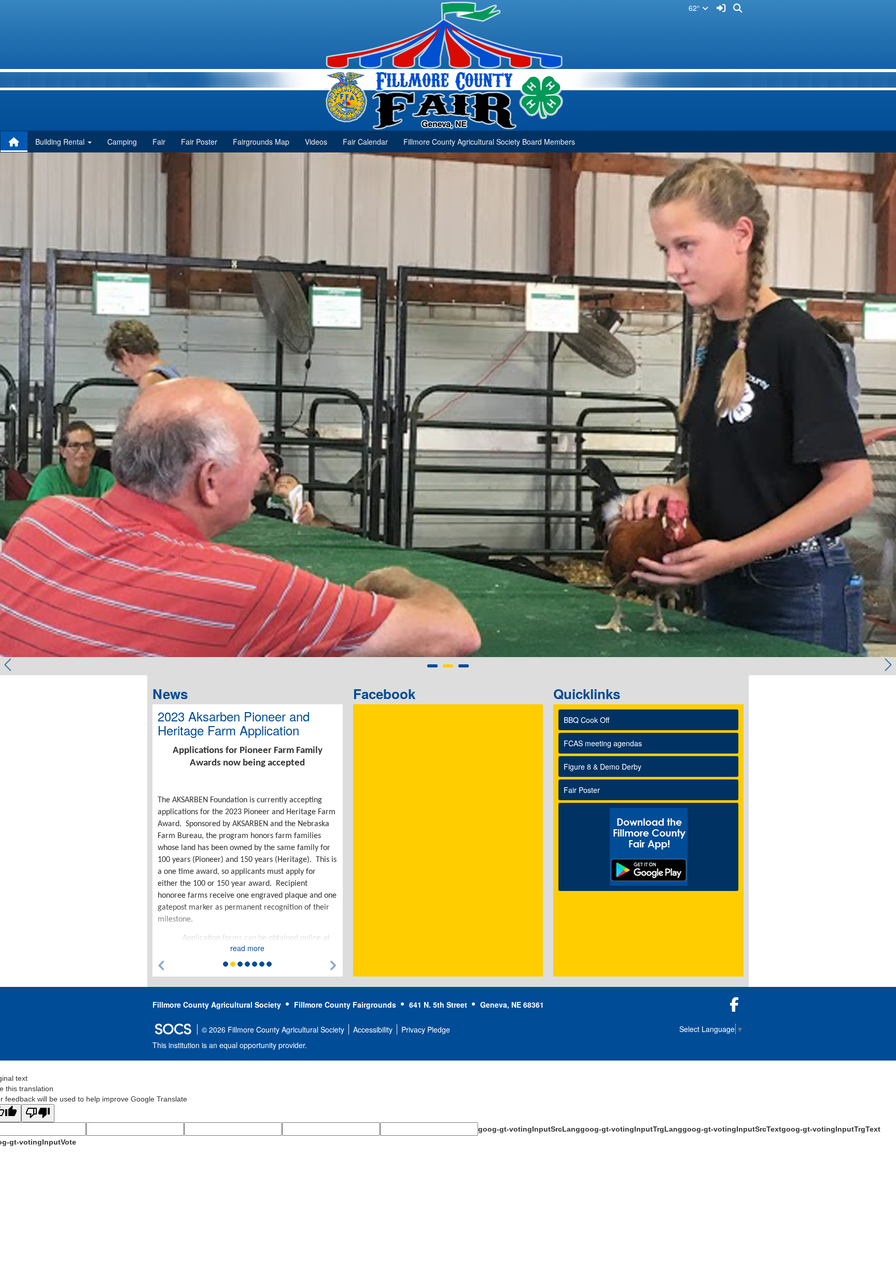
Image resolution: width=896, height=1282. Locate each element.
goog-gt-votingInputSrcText (731, 1129)
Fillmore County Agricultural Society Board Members (489, 141)
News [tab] (173, 694)
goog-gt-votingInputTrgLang (631, 1129)
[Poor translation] (37, 1113)
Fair (158, 141)
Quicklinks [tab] (590, 694)
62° (695, 8)
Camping (122, 141)
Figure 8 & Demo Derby (602, 766)
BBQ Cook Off (586, 720)
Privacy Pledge (425, 1029)
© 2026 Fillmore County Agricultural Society (273, 1029)
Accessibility (373, 1029)
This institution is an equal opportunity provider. (229, 1045)
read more (247, 948)
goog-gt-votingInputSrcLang (529, 1129)
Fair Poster (199, 141)
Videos (316, 141)
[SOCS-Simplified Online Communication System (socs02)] (172, 1029)
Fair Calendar (365, 141)
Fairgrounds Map (261, 141)
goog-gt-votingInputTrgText (830, 1129)
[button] (162, 965)
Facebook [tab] (387, 694)
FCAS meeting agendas (603, 743)
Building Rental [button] (61, 141)
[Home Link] (14, 141)
